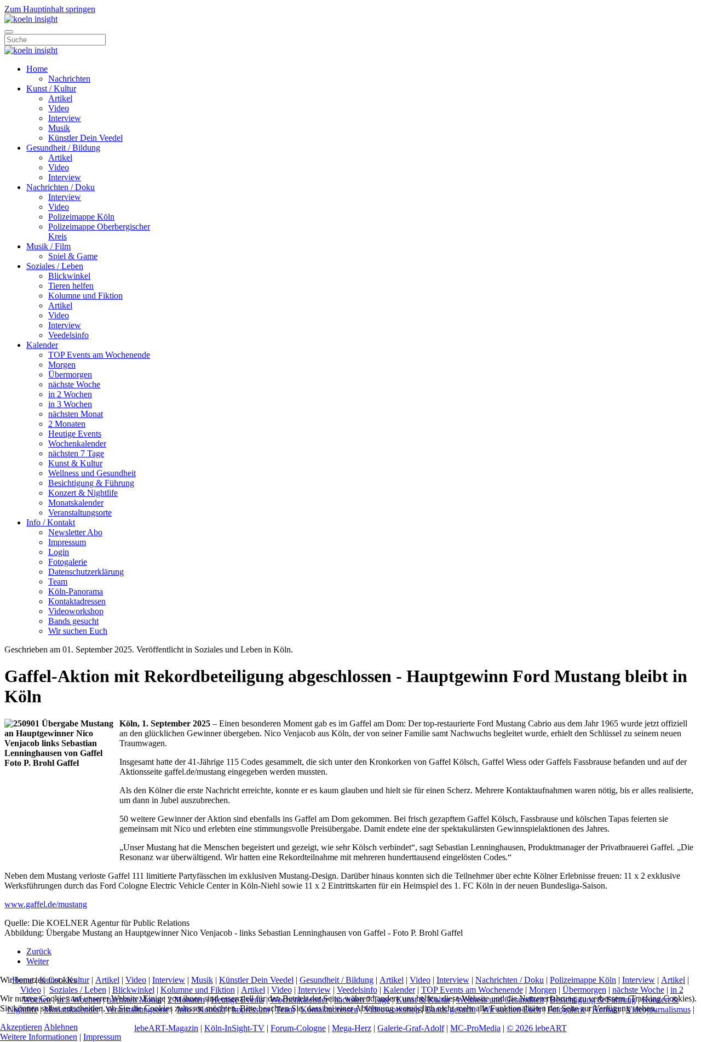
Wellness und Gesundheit (92, 473)
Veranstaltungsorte (80, 512)
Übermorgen (70, 374)
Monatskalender (76, 502)
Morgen (62, 364)
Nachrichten (69, 78)
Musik (59, 128)
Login (58, 552)
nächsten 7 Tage (76, 453)
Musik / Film (48, 246)
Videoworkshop (76, 611)
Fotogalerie (67, 561)
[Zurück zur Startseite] (31, 19)
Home (37, 68)
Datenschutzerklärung (86, 571)
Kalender (42, 345)
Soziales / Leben (54, 266)
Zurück (38, 951)
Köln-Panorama (75, 591)
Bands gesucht (73, 621)
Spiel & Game (72, 256)
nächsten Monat (75, 414)
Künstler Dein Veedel (85, 137)
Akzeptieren (21, 1027)
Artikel (60, 98)
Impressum (67, 542)
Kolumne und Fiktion (85, 295)
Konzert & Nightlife (83, 492)
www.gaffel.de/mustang (45, 904)
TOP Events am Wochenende (99, 354)
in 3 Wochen (70, 404)
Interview (64, 118)
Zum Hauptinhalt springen (49, 9)
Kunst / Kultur (51, 88)
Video (58, 108)
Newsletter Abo (75, 532)
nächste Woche (74, 384)
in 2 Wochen (70, 394)
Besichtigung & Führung (91, 483)
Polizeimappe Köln (81, 216)
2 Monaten (66, 423)
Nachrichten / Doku (60, 187)
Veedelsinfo (68, 335)
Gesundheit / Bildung (63, 147)
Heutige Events (74, 433)
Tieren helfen (71, 285)
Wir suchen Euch (77, 630)
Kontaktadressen (77, 601)
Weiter (37, 961)
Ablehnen (61, 1027)
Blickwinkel (69, 275)
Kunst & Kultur (75, 463)
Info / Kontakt (50, 522)
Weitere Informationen (38, 1036)
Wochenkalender (77, 443)
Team (57, 581)
